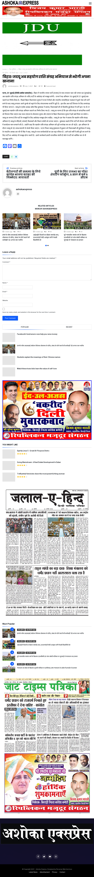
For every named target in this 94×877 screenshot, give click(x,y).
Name (5, 283)
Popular (25, 327)
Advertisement (45, 872)
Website (5, 300)
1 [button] (46, 245)
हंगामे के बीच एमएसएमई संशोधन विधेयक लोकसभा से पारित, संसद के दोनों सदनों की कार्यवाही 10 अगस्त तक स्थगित (16, 237)
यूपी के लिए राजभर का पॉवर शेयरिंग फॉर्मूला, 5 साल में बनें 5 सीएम (69, 173)
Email (4, 291)
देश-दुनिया (12, 69)
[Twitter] (44, 856)
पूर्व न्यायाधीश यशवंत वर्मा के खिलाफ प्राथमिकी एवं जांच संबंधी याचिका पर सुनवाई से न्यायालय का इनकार (75, 237)
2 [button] (47, 245)
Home (4, 69)
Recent (69, 327)
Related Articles (46, 206)
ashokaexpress (13, 86)
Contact (62, 872)
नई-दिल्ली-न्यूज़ (14, 73)
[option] (16, 227)
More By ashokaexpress (46, 209)
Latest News (33, 872)
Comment (6, 262)
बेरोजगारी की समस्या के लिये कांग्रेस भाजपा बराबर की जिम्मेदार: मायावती (23, 173)
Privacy (54, 872)
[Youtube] (50, 856)
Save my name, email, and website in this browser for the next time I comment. (29, 312)
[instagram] (55, 856)
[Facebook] (38, 856)
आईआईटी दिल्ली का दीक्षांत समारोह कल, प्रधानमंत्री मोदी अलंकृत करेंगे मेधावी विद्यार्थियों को (46, 237)
